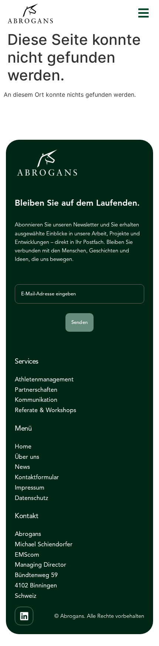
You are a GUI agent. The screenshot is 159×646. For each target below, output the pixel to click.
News (22, 467)
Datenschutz (31, 498)
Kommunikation (36, 400)
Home (23, 446)
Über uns (27, 457)
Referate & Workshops (45, 410)
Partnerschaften (36, 390)
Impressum (29, 487)
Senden (79, 322)
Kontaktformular (37, 477)
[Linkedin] (24, 616)
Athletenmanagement (44, 379)
